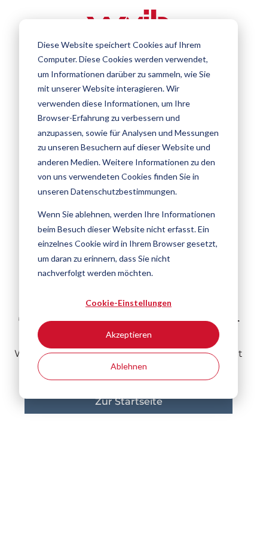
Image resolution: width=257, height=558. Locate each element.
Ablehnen (129, 366)
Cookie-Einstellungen (128, 303)
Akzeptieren (129, 334)
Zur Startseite (129, 401)
